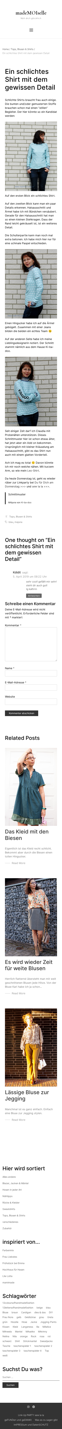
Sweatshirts (8, 1209)
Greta (50, 1317)
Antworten (34, 595)
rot (49, 1336)
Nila (15, 1336)
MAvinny (42, 1331)
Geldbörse (30, 1317)
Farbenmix (8, 1250)
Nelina (5, 1336)
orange (24, 1336)
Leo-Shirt (33, 470)
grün (4, 1322)
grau (41, 1317)
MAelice (46, 1326)
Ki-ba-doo (26, 502)
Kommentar (13, 625)
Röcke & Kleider (11, 1202)
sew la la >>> (40, 486)
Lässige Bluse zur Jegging (27, 1095)
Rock (33, 1336)
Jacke (33, 1322)
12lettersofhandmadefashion (17, 1307)
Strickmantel (30, 1341)
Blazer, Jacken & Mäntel (15, 1183)
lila (37, 1326)
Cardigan (26, 1312)
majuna (18, 522)
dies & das (40, 1312)
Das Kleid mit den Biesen (27, 834)
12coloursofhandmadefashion (18, 1302)
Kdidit (17, 572)
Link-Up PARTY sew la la (31, 1415)
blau (11, 522)
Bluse (5, 1312)
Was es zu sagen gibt (46, 1419)
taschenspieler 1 (22, 1345)
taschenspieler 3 (11, 1350)
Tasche (6, 1345)
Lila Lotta (7, 1276)
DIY (51, 1312)
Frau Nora (7, 1317)
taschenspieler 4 (32, 1350)
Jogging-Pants (48, 1322)
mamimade (8, 1282)
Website (10, 696)
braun (15, 1312)
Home (6, 49)
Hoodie (14, 1322)
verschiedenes (10, 1221)
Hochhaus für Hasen (13, 1269)
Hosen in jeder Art (12, 1189)
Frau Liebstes (9, 1256)
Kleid (15, 1326)
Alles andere (9, 1176)
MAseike (30, 1331)
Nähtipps (7, 1196)
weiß (5, 1355)
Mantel (18, 1331)
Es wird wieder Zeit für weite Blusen (29, 965)
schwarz (7, 1341)
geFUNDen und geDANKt (18, 1419)
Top (47, 1350)
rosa (42, 1336)
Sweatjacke (46, 1341)
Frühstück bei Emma (13, 1263)
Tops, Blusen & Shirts (23, 49)
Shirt (17, 1341)
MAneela (7, 1331)
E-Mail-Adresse (15, 682)
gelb (19, 1317)
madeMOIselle (31, 13)
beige (40, 1307)
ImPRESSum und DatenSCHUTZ (31, 1424)
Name (9, 668)
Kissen (5, 1326)
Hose (24, 1322)
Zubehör (7, 1228)
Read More (18, 863)
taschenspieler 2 (43, 1345)
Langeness (27, 1326)
